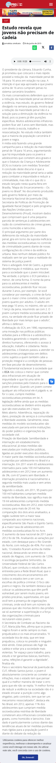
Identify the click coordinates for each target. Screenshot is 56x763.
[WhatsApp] (34, 47)
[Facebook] (51, 47)
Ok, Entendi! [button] (28, 757)
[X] (43, 47)
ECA (7, 372)
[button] (51, 750)
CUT (6, 21)
